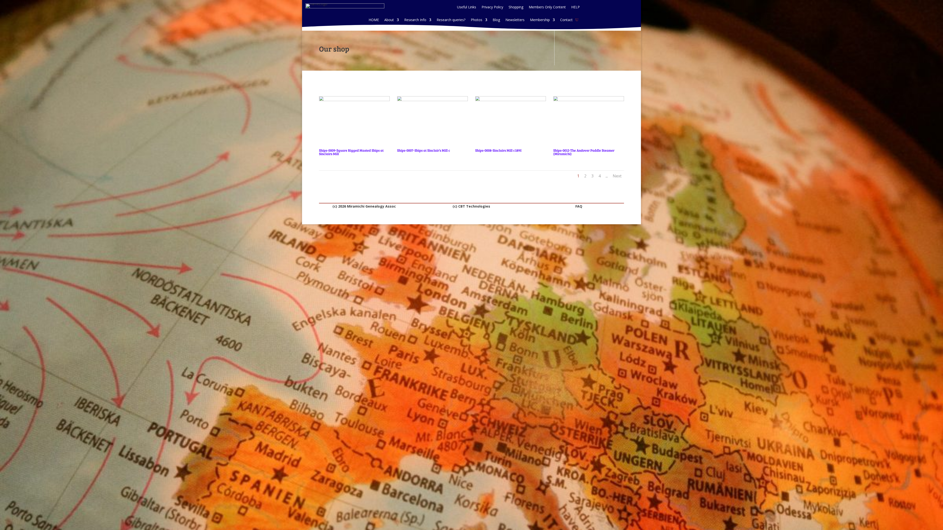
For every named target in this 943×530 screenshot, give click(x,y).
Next (617, 176)
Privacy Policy (492, 7)
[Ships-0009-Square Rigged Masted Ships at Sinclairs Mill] (354, 99)
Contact (566, 20)
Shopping (516, 7)
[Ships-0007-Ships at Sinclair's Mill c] (432, 99)
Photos (476, 20)
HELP (575, 7)
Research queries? (451, 20)
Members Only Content (547, 7)
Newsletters (515, 20)
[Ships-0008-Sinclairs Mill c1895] (510, 99)
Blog (496, 20)
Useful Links (466, 7)
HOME (374, 20)
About (389, 20)
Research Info (415, 20)
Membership (540, 20)
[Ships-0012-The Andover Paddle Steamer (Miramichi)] (588, 99)
